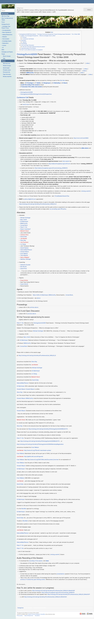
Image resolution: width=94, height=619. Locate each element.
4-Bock (64, 83)
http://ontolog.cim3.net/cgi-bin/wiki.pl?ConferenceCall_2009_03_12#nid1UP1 (69, 594)
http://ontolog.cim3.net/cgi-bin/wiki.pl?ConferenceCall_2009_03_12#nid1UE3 (45, 597)
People (3, 54)
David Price (23, 268)
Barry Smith (23, 219)
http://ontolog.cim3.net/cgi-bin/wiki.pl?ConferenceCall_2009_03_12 (37, 204)
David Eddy (23, 236)
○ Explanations (5, 43)
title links (62, 80)
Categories (20, 607)
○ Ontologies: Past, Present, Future (6, 27)
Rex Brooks (23, 266)
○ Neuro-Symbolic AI (6, 32)
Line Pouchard (24, 242)
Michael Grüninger (25, 217)
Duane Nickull (24, 284)
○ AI (2, 47)
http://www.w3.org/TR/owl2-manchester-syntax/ (37, 450)
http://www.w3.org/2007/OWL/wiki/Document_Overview (43, 459)
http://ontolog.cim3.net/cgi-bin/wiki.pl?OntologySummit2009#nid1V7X (48, 429)
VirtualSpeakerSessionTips (61, 196)
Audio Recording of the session (30, 84)
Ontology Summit (6, 24)
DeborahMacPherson (26, 249)
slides (87, 63)
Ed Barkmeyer (24, 221)
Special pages (6, 68)
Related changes (7, 65)
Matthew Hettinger (25, 259)
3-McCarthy (56, 83)
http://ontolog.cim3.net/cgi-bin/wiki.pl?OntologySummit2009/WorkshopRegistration (40, 444)
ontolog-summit (85, 191)
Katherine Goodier (25, 264)
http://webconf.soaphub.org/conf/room (59, 163)
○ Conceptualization (6, 30)
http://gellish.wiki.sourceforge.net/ (33, 456)
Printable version (7, 70)
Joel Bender (23, 238)
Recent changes (7, 56)
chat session (65, 161)
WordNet (23, 508)
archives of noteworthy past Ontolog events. (32, 579)
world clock (26, 104)
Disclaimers (37, 615)
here (47, 561)
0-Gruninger (29, 83)
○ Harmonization (5, 39)
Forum (3, 22)
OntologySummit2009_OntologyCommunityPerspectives (36, 94)
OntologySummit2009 (27, 54)
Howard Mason (24, 251)
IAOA (3, 49)
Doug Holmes (24, 280)
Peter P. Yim (23, 227)
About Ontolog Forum (28, 615)
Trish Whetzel (24, 255)
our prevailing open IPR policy (57, 209)
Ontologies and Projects (7, 52)
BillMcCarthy (30, 72)
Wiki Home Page (5, 16)
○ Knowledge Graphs (6, 41)
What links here (6, 63)
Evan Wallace (24, 253)
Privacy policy (20, 615)
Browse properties (7, 76)
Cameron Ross (24, 234)
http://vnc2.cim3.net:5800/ (81, 138)
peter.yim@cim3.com (30, 199)
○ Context (4, 45)
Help (4, 58)
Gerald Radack (24, 248)
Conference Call (22, 97)
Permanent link (6, 72)
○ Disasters (4, 36)
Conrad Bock (24, 225)
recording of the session (35, 561)
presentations (60, 574)
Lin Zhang (23, 244)
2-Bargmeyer (46, 83)
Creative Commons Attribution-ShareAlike (36, 614)
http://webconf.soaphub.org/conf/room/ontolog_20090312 (51, 168)
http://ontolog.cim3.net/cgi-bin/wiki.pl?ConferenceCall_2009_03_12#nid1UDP (53, 590)
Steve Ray (23, 240)
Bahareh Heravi (24, 231)
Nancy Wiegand (24, 257)
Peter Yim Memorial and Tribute (7, 19)
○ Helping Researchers (7, 34)
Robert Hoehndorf (25, 229)
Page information (7, 74)
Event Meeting (28, 607)
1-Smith (38, 83)
